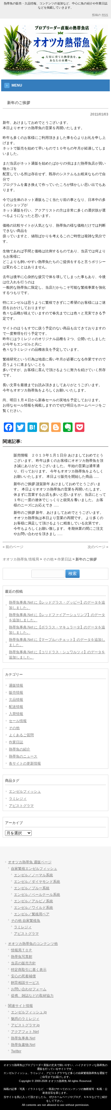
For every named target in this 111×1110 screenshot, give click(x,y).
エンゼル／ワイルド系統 (33, 908)
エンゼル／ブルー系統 (31, 888)
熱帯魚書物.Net (23, 1045)
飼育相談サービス (25, 983)
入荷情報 (16, 714)
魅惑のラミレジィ (25, 1019)
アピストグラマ (21, 806)
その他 (14, 728)
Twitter (16, 1051)
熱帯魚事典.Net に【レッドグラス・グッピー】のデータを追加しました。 (57, 605)
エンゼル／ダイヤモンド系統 (37, 882)
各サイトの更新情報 (25, 763)
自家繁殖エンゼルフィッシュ (34, 869)
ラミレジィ (18, 799)
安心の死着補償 (23, 976)
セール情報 (18, 721)
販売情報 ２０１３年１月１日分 (40, 455)
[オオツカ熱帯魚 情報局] (55, 72)
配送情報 (16, 707)
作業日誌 (16, 742)
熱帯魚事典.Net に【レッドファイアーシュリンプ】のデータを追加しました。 (57, 617)
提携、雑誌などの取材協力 (32, 996)
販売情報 (16, 692)
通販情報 (16, 685)
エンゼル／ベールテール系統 (37, 895)
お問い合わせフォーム (28, 989)
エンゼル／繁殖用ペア (31, 914)
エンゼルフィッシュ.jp (29, 1012)
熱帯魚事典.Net (23, 1038)
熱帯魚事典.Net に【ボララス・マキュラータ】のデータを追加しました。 (57, 630)
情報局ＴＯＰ (21, 950)
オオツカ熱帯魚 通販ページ (30, 862)
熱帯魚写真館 (21, 957)
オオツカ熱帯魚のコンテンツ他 (33, 944)
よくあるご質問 (21, 735)
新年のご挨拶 (24, 484)
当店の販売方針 (23, 963)
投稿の (100, 15)
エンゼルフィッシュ (25, 791)
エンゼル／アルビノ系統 (33, 901)
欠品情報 (16, 700)
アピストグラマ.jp (25, 1025)
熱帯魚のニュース (23, 756)
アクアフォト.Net (25, 1032)
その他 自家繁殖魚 (25, 921)
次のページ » (98, 547)
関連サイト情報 (20, 1006)
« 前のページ (13, 547)
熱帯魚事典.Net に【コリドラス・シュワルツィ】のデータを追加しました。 (57, 654)
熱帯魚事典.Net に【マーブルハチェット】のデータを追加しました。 (57, 642)
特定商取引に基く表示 (28, 970)
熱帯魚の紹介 (19, 749)
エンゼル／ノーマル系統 (33, 875)
